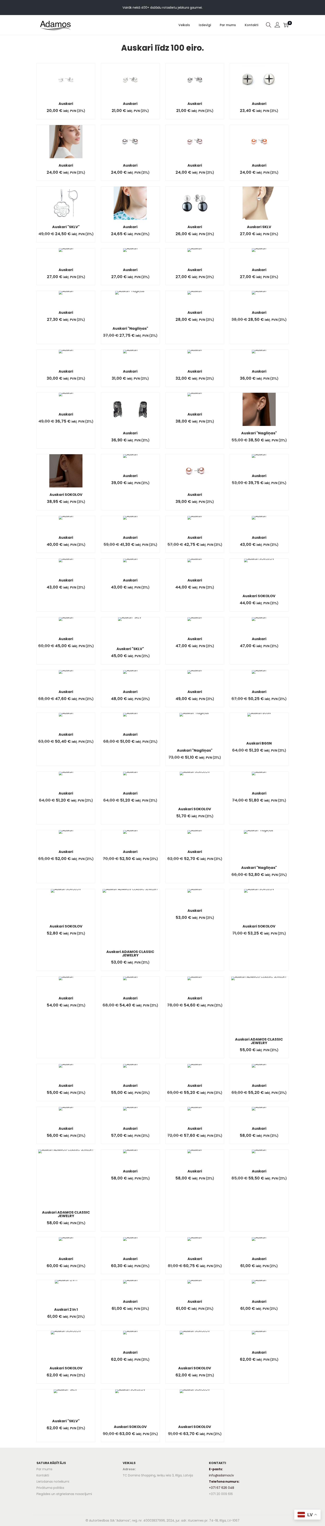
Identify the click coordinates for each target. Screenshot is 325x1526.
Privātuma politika (50, 1488)
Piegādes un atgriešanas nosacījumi (64, 1494)
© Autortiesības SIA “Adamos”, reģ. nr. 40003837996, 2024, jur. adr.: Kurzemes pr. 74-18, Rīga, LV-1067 (162, 1520)
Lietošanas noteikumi (52, 1481)
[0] (286, 25)
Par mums (44, 1469)
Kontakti (42, 1475)
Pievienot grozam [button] (71, 84)
